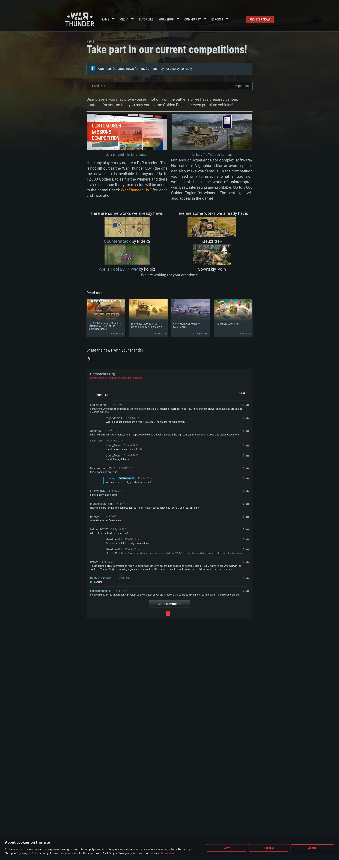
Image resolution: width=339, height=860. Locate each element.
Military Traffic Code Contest (212, 155)
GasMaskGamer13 (101, 578)
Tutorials (146, 19)
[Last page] (211, 613)
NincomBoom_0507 (102, 468)
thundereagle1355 (101, 503)
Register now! (259, 19)
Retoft (94, 562)
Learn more (168, 853)
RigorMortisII (114, 418)
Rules (242, 392)
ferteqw (94, 516)
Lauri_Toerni (113, 445)
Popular (102, 395)
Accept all (268, 847)
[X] (90, 359)
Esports (217, 19)
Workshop (166, 19)
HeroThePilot (114, 539)
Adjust (312, 847)
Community (192, 19)
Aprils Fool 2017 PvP (118, 269)
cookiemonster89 (101, 591)
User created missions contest (127, 155)
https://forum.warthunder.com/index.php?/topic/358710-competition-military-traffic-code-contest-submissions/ (183, 553)
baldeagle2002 (99, 529)
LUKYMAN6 (97, 491)
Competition (240, 86)
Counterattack (117, 241)
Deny (227, 847)
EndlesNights (98, 405)
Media (124, 19)
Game (105, 19)
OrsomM (95, 430)
